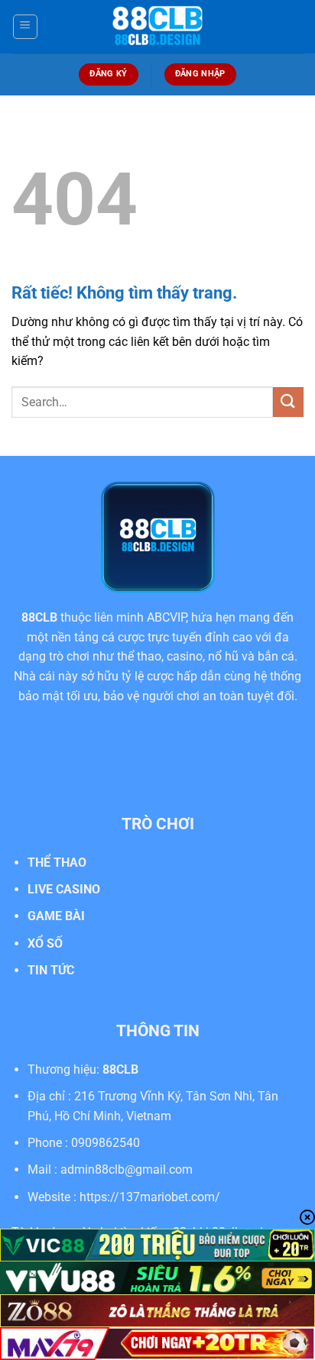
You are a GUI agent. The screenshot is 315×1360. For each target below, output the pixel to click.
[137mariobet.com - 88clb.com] (157, 26)
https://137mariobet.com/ (150, 1197)
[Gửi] (288, 402)
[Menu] (25, 27)
